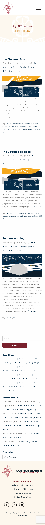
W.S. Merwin (18, 318)
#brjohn (9, 318)
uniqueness (32, 129)
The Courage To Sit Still (17, 152)
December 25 (9, 390)
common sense (17, 124)
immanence (29, 213)
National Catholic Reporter (17, 129)
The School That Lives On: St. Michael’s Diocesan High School (21, 425)
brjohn (9, 124)
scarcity (11, 216)
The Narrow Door (14, 59)
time (25, 216)
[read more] (16, 117)
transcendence (33, 216)
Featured (19, 71)
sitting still (19, 216)
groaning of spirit (25, 126)
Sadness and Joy (13, 238)
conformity (28, 124)
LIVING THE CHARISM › (22, 31)
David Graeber (13, 126)
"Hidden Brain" (12, 213)
